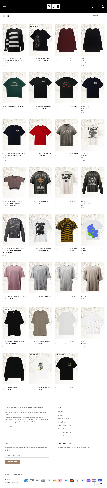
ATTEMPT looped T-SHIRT (65, 296)
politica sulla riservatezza (66, 425)
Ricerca (60, 411)
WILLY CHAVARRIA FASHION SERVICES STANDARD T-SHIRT (92, 108)
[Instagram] (10, 426)
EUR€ (7, 475)
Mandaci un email (63, 418)
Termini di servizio (63, 436)
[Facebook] (6, 426)
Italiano (18, 475)
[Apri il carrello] (103, 6)
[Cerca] (98, 6)
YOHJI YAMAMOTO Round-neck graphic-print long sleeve (14, 61)
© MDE (7, 479)
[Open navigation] (4, 6)
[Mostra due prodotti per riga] (4, 16)
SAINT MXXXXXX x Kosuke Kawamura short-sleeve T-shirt (92, 156)
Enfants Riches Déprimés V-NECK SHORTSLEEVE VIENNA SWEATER (14, 203)
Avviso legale (62, 422)
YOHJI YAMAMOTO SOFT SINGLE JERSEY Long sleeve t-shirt (64, 61)
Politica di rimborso (64, 429)
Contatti (60, 415)
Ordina (97, 16)
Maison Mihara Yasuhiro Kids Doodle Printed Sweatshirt (13, 251)
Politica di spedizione (64, 432)
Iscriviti (12, 462)
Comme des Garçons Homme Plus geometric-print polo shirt (66, 251)
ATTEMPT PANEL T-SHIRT (91, 296)
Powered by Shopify (11, 482)
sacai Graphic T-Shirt (13, 106)
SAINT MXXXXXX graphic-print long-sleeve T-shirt (92, 203)
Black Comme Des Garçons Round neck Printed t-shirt (40, 251)
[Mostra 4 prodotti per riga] (8, 16)
